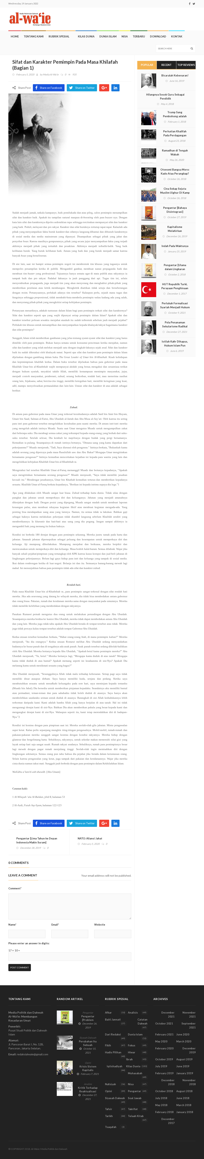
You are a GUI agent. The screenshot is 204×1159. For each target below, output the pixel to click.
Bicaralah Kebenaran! (174, 75)
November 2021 (189, 1014)
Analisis (88, 1084)
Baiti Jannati (113, 1019)
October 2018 (164, 1091)
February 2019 (164, 1073)
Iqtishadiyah (114, 1066)
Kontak (176, 36)
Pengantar (87, 1012)
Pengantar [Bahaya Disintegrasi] (175, 209)
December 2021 (168, 1014)
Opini (88, 1062)
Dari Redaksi (113, 1034)
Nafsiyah (110, 1084)
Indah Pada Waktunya (175, 246)
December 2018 (168, 1082)
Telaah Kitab (136, 1116)
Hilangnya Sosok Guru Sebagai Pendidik (165, 96)
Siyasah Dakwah (87, 1037)
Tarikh (109, 1116)
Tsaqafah (110, 1127)
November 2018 (189, 1082)
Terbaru (139, 36)
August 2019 (184, 1059)
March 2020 (183, 1041)
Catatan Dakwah (142, 1021)
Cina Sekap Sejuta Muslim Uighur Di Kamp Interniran (175, 192)
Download (158, 36)
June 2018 (182, 1098)
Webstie (99, 924)
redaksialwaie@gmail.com (32, 1054)
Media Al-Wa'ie (51, 74)
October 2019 (164, 1059)
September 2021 (188, 1025)
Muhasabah (135, 1073)
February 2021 (164, 1034)
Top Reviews (186, 64)
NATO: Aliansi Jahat (90, 838)
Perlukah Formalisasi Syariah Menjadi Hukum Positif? (175, 307)
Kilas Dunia (86, 36)
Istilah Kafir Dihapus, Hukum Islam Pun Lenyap (175, 345)
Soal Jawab (134, 1098)
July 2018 (161, 1098)
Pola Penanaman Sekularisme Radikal (174, 324)
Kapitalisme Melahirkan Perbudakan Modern (175, 230)
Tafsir (108, 1109)
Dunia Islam (108, 36)
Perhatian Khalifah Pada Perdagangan (174, 133)
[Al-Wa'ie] (31, 19)
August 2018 (184, 1091)
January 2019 (184, 1073)
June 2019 (182, 1066)
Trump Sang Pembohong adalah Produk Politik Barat (174, 116)
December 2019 (189, 1050)
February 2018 (164, 1112)
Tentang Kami (34, 36)
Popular (147, 64)
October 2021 (164, 1023)
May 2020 (161, 1041)
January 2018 (184, 1112)
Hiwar (131, 1052)
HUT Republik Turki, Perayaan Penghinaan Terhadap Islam (174, 288)
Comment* (15, 888)
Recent (166, 64)
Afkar (108, 1012)
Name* (12, 924)
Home (15, 36)
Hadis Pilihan (113, 1052)
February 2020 (164, 1048)
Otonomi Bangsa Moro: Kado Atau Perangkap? (174, 171)
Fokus (131, 1045)
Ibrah (129, 1059)
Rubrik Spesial (59, 36)
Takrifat (133, 1109)
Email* (55, 924)
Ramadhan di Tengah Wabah (175, 152)
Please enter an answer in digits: (28, 943)
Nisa (125, 36)
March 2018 (183, 1105)
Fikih (108, 1045)
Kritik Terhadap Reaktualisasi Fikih (88, 1091)
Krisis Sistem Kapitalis (87, 1068)
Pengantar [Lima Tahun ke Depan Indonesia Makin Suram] (36, 840)
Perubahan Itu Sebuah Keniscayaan (88, 1045)
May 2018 (161, 1105)
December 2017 (168, 1121)
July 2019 (161, 1066)
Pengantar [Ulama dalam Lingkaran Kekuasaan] (175, 269)
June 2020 (182, 1034)
